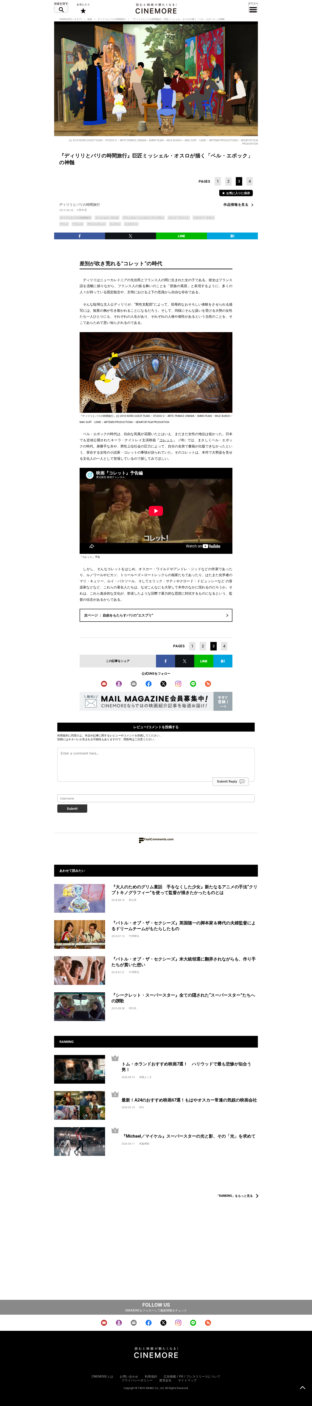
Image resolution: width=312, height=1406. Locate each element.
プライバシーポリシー (137, 1380)
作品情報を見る (236, 205)
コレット (166, 440)
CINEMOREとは (102, 1376)
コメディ (115, 224)
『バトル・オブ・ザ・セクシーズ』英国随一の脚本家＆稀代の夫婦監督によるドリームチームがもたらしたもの (183, 925)
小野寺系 (81, 210)
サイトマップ (187, 1380)
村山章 (132, 899)
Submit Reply (227, 781)
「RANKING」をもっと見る (234, 1195)
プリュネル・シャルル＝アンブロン (143, 217)
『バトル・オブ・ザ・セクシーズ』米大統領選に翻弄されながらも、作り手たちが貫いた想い (183, 961)
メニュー (253, 7)
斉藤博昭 (144, 1143)
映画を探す (61, 7)
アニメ (64, 224)
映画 (89, 19)
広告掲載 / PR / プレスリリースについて (192, 1376)
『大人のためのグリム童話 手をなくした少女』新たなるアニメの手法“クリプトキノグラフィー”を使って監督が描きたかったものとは (184, 889)
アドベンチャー (96, 224)
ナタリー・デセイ (204, 217)
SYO (141, 1107)
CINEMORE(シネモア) (70, 19)
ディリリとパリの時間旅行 (112, 19)
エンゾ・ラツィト (179, 217)
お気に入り (83, 8)
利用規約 (62, 735)
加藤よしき (145, 1077)
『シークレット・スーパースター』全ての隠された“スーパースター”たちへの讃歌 (183, 998)
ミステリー (131, 224)
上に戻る (303, 1388)
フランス (78, 224)
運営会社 (165, 1380)
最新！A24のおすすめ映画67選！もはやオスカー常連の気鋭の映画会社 (189, 1100)
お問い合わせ (129, 1376)
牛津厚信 (134, 936)
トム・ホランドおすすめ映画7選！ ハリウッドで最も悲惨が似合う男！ (186, 1066)
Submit (72, 809)
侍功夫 (132, 1008)
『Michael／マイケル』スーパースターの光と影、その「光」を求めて (189, 1136)
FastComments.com (159, 839)
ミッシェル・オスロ (107, 217)
